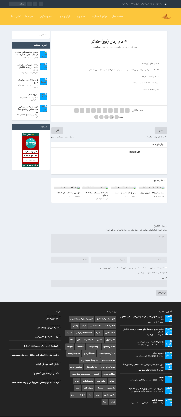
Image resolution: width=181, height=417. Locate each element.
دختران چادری (109, 346)
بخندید (75, 326)
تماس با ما (16, 16)
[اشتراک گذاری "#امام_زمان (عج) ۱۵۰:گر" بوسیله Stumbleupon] (88, 110)
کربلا (104, 402)
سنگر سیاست (142, 344)
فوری (77, 381)
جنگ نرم (25, 85)
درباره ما (29, 16)
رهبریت (24, 72)
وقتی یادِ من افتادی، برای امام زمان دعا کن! (146, 388)
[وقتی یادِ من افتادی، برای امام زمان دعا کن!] (168, 390)
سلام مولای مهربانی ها (89, 360)
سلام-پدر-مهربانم (108, 360)
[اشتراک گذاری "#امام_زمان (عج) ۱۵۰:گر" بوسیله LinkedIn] (99, 110)
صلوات (112, 381)
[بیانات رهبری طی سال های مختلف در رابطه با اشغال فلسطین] (43, 66)
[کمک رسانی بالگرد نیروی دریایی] (151, 188)
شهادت (96, 374)
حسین (99, 339)
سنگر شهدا (22, 97)
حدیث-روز (110, 339)
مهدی (98, 395)
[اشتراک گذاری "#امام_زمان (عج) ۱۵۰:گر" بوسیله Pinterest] (105, 110)
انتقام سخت (110, 326)
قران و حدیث (141, 402)
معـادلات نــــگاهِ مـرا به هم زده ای (96, 194)
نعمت (161, 377)
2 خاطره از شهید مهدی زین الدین (27, 81)
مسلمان (100, 388)
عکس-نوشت (88, 381)
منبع (77, 388)
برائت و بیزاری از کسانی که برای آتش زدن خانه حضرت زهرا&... (141, 3)
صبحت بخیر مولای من (81, 374)
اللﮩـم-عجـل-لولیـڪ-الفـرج (81, 319)
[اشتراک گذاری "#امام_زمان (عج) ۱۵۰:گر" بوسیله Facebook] (127, 110)
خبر (78, 339)
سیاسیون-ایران (76, 367)
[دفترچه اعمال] (43, 96)
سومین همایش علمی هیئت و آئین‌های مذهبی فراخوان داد (26, 54)
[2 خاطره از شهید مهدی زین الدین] (43, 81)
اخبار (24, 57)
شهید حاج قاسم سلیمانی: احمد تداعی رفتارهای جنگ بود (27, 109)
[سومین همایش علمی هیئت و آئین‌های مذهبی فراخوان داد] (43, 54)
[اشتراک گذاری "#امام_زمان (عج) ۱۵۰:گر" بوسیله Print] (76, 110)
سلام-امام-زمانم (74, 353)
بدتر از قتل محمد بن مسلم (125, 193)
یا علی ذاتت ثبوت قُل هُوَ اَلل (47, 364)
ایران (84, 326)
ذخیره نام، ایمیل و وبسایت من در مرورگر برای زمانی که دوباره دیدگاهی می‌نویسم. (132, 268)
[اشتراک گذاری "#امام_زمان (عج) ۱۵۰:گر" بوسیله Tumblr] (110, 110)
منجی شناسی (109, 395)
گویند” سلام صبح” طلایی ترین (47, 337)
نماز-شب (81, 395)
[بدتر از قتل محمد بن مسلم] (123, 188)
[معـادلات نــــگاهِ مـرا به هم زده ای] (95, 188)
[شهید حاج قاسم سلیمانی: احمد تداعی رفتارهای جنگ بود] (43, 108)
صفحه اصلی (117, 16)
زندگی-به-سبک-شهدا (107, 353)
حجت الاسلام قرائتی (84, 332)
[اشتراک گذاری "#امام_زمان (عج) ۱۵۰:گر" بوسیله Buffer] (93, 110)
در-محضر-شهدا (93, 346)
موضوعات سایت (99, 16)
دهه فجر (80, 346)
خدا (71, 339)
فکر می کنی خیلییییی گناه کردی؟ (46, 373)
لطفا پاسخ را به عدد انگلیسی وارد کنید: (152, 272)
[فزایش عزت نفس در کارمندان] (67, 188)
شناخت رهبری (109, 374)
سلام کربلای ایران (108, 367)
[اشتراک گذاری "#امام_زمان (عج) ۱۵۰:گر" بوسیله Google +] (116, 110)
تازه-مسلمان (110, 332)
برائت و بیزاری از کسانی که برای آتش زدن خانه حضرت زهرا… (34, 355)
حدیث (149, 402)
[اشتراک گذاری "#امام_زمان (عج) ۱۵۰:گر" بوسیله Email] (82, 110)
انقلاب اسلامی (95, 326)
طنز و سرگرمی (45, 16)
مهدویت (133, 402)
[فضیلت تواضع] (168, 402)
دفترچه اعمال (33, 95)
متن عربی (111, 388)
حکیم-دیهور (88, 339)
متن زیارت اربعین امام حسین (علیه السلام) (41, 346)
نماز (90, 395)
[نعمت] (168, 379)
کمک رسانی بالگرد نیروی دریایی (152, 193)
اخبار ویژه (81, 16)
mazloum (119, 47)
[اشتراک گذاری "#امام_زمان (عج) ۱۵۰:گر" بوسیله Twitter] (122, 110)
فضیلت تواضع (157, 400)
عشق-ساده (101, 381)
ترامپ (98, 332)
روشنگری (142, 380)
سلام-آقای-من (89, 353)
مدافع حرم (34, 99)
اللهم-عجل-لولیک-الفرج (106, 319)
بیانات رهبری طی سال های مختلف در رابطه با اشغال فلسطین (28, 67)
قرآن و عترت (64, 16)
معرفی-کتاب (88, 388)
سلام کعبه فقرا (91, 367)
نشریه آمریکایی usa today (48, 328)
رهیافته (70, 346)
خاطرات (23, 114)
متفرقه (98, 47)
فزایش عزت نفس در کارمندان (68, 193)
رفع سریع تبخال (52, 318)
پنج (72, 395)
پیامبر (113, 402)
